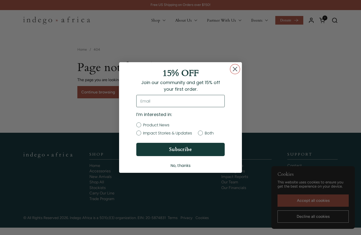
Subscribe (180, 149)
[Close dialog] (235, 69)
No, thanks (180, 165)
